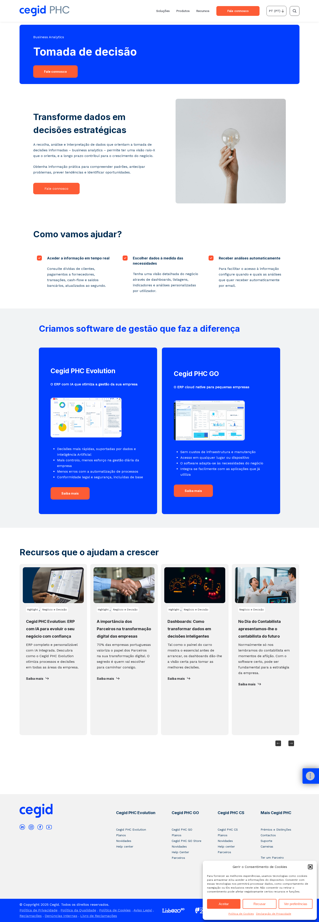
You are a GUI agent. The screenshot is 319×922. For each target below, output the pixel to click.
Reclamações (31, 916)
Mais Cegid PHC (276, 812)
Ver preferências (295, 904)
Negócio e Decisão (54, 609)
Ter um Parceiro (272, 857)
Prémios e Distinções (276, 829)
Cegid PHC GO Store (186, 841)
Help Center (180, 852)
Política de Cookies (241, 913)
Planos (121, 835)
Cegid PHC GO (185, 812)
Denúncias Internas (61, 916)
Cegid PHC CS (231, 812)
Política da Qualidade (78, 910)
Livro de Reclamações (98, 916)
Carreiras (267, 846)
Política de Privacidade (39, 910)
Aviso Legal (142, 910)
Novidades (123, 841)
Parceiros (178, 857)
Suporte (266, 841)
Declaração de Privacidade (273, 913)
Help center (124, 846)
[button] (310, 867)
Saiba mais (70, 493)
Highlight (32, 609)
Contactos (268, 835)
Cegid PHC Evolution (135, 812)
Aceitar (224, 904)
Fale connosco (55, 71)
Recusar (259, 904)
